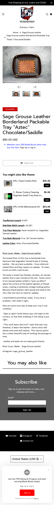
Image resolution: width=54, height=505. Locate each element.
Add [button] (47, 185)
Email (11, 397)
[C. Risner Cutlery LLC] (27, 14)
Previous (24, 27)
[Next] (35, 87)
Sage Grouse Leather (31, 33)
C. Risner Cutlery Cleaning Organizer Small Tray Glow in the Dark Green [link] (27, 194)
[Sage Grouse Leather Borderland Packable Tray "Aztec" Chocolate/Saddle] (27, 64)
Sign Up (27, 410)
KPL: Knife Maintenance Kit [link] (26, 206)
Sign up (23, 147)
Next (32, 27)
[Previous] (19, 87)
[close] (51, 2)
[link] (8, 183)
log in (33, 147)
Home (15, 33)
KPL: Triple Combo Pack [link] (25, 180)
